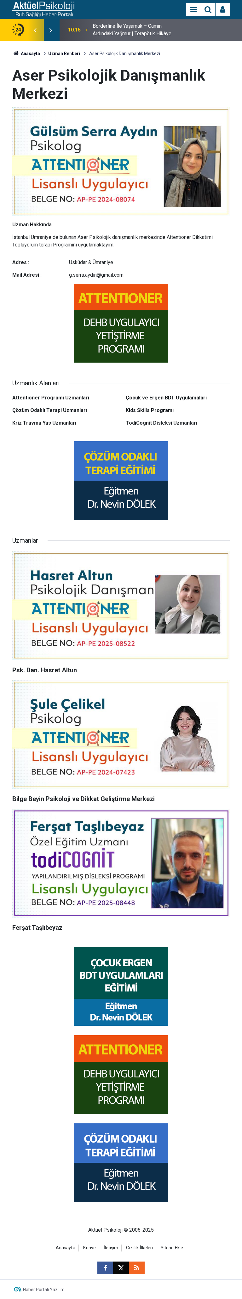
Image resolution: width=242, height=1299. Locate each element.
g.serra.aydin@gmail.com (96, 275)
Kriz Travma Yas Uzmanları (44, 423)
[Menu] (193, 10)
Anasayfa (30, 53)
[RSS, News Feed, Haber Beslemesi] (137, 1268)
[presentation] (35, 30)
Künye (89, 1248)
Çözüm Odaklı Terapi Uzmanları (49, 410)
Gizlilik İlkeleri (139, 1248)
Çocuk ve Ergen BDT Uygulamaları (166, 398)
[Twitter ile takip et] (121, 1268)
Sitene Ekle (172, 1248)
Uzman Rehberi (64, 53)
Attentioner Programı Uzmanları (50, 398)
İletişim (111, 1248)
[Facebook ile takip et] (105, 1268)
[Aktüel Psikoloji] (43, 9)
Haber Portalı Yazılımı (44, 1289)
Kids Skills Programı (150, 410)
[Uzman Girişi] (222, 10)
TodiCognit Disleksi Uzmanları (161, 423)
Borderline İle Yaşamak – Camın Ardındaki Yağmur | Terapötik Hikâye (132, 30)
